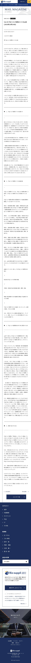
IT (4, 522)
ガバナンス (7, 516)
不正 (5, 519)
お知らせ (17, 642)
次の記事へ (24, 491)
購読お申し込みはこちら (15, 588)
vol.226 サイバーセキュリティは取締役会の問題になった (15, 598)
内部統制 (6, 513)
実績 (13, 642)
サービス (15, 641)
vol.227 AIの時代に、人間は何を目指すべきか (15, 596)
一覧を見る (22, 603)
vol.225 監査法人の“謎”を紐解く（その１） (15, 600)
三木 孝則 (7, 538)
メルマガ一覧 (16, 497)
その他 (6, 526)
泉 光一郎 (7, 551)
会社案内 (10, 641)
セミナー (21, 641)
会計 (5, 509)
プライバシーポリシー (16, 644)
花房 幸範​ (7, 545)
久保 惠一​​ (7, 548)
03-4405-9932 (16, 656)
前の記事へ (8, 491)
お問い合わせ (22, 1)
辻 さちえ (7, 535)
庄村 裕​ (6, 542)
